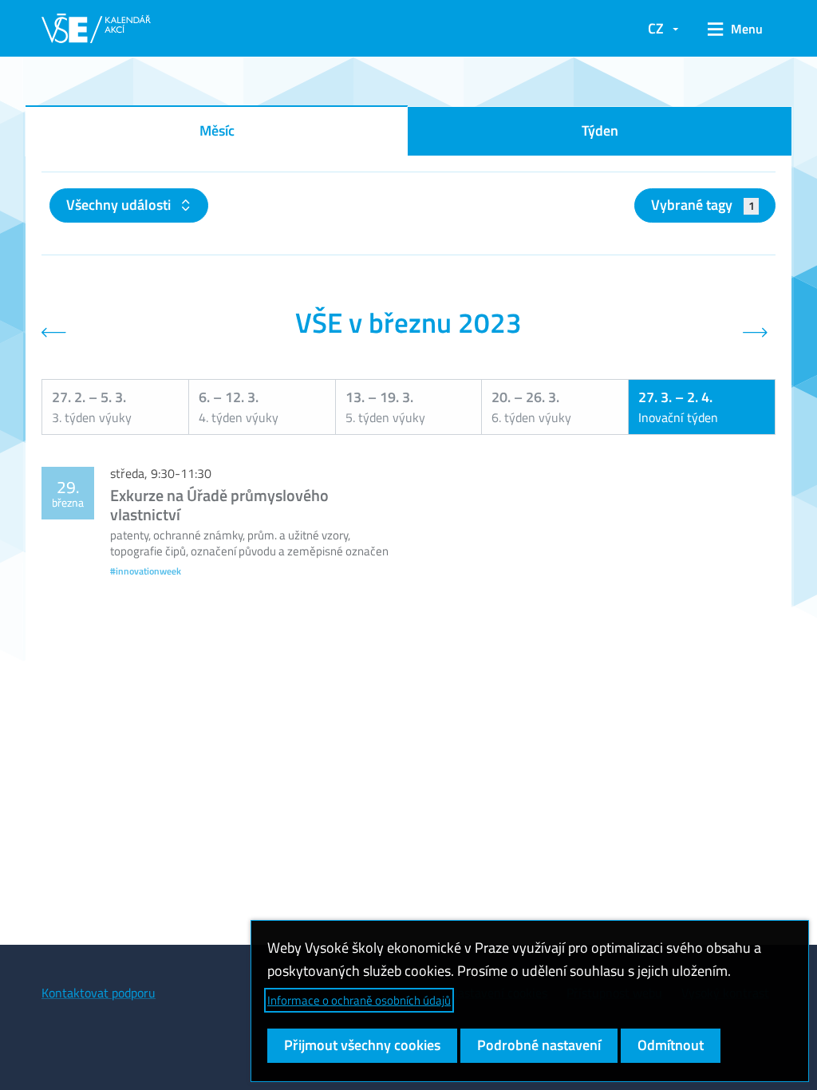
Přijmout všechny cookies (362, 1045)
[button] (735, 29)
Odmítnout (670, 1045)
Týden (600, 130)
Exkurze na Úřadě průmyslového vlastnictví (219, 505)
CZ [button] (656, 28)
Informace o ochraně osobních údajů (359, 1000)
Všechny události (120, 204)
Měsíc (217, 130)
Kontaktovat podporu (98, 992)
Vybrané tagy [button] (702, 204)
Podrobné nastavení (539, 1045)
